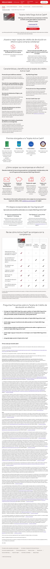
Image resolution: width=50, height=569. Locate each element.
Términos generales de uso (21, 550)
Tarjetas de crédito (6, 9)
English (36, 2)
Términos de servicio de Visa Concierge (21, 523)
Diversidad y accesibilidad (25, 552)
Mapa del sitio (39, 550)
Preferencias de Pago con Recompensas (26, 490)
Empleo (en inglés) (15, 552)
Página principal (36, 552)
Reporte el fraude (31, 550)
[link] (7, 2)
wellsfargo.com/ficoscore (39, 113)
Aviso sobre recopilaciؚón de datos (8, 550)
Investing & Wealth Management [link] (12, 6)
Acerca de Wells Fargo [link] (30, 2)
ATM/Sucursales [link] (16, 2)
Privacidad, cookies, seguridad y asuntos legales (10, 548)
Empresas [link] (20, 6)
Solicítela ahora (33, 28)
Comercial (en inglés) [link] (26, 6)
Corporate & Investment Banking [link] (37, 6)
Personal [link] (3, 6)
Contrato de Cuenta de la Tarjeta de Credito (18, 350)
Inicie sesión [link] (44, 2)
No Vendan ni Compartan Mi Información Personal (30, 548)
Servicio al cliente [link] (22, 2)
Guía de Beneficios (40, 410)
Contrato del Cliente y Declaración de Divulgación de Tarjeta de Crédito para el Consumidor (29, 463)
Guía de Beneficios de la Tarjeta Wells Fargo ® (20, 424)
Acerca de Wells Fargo (6, 552)
